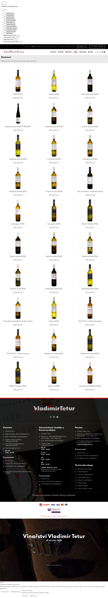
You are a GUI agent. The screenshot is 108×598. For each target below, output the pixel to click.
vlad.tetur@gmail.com (84, 444)
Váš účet (47, 46)
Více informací (102, 592)
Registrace (54, 46)
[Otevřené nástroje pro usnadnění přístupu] (3, 3)
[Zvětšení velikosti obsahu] (19, 35)
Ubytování (68, 52)
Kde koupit (82, 52)
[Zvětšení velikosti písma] (18, 38)
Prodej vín (27, 46)
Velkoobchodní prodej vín (84, 469)
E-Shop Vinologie (82, 485)
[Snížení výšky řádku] (14, 40)
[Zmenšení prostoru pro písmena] (20, 42)
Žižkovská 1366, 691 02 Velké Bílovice (17, 434)
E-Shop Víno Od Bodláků (84, 480)
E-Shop (33, 46)
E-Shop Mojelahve (82, 471)
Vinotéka (60, 52)
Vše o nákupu (61, 46)
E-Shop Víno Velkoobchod (85, 474)
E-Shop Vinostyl (81, 483)
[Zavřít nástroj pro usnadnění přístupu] (5, 10)
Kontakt (90, 52)
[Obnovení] (2, 10)
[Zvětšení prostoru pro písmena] (22, 42)
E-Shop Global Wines (83, 477)
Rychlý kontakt (70, 46)
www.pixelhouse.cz (56, 565)
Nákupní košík (40, 46)
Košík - (98, 46)
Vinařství (53, 52)
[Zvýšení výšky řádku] (16, 40)
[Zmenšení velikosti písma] (16, 38)
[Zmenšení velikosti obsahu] (17, 35)
